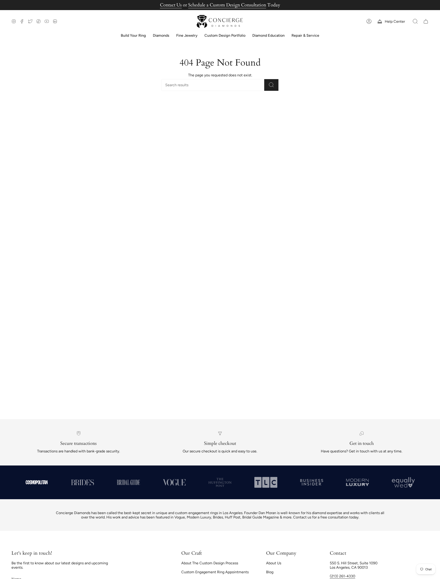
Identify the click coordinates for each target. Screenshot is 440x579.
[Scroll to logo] (37, 482)
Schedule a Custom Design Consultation (227, 5)
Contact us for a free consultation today (325, 517)
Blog (269, 572)
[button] (415, 21)
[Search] (271, 85)
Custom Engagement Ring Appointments (215, 572)
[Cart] (426, 21)
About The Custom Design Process (209, 563)
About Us (273, 563)
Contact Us (171, 5)
